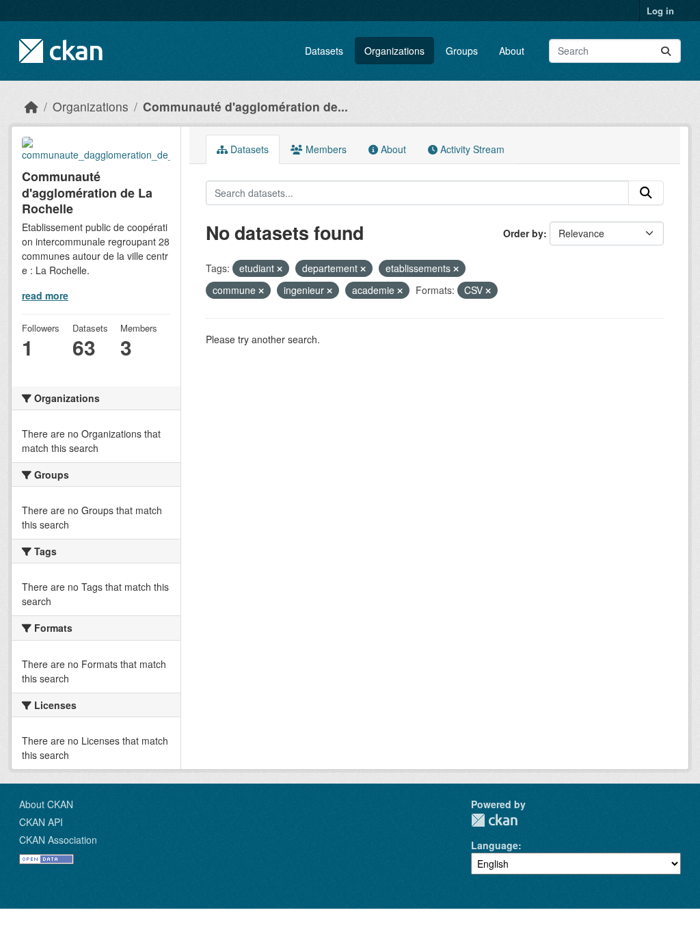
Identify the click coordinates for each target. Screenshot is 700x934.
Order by (523, 233)
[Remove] (279, 268)
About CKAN (46, 804)
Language (494, 845)
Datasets (324, 50)
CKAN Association (58, 839)
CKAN (494, 820)
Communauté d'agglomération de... (245, 106)
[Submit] (665, 51)
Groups (462, 50)
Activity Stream (471, 149)
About (511, 50)
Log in (660, 10)
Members (325, 149)
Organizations (394, 50)
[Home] (31, 106)
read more (45, 295)
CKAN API (41, 822)
